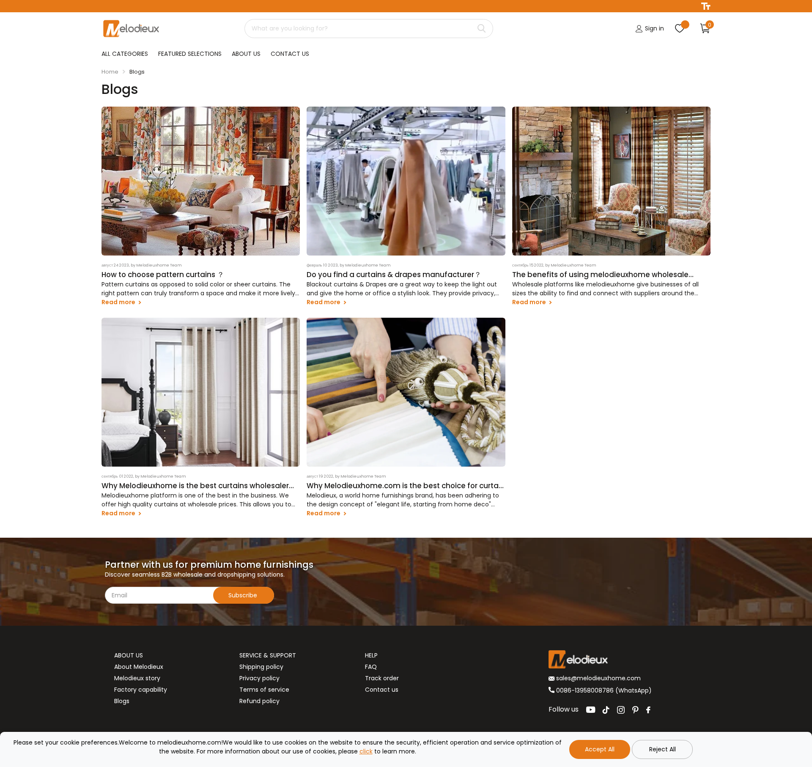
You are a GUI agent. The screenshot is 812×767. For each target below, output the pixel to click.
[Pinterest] (635, 710)
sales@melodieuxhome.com (597, 678)
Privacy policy (259, 678)
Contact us (381, 689)
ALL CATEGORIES (125, 53)
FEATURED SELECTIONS (190, 53)
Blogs (121, 701)
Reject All (662, 749)
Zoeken (481, 28)
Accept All (599, 749)
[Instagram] (621, 710)
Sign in (653, 28)
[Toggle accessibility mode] (705, 6)
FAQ (371, 667)
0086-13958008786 (584, 690)
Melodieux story (137, 678)
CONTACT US (290, 53)
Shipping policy (261, 667)
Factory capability (140, 689)
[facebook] (648, 710)
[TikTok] (606, 710)
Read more (119, 302)
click (366, 751)
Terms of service (264, 689)
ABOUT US (246, 53)
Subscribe (243, 595)
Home (110, 72)
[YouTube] (590, 710)
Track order (382, 678)
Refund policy (259, 701)
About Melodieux (138, 667)
